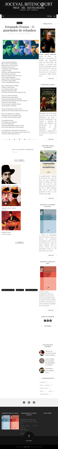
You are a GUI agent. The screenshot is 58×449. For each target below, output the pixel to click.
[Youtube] (50, 320)
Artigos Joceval (44, 388)
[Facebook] (45, 320)
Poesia (19, 23)
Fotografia (42, 382)
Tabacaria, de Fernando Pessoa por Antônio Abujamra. (50, 353)
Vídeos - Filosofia (45, 385)
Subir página (29, 440)
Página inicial (20, 290)
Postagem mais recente (8, 290)
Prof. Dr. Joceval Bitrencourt (23, 149)
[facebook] (24, 402)
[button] (3, 16)
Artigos (50, 391)
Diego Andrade (26, 446)
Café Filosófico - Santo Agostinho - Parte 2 (50, 370)
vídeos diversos (44, 394)
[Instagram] (48, 16)
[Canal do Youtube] (50, 16)
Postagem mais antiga (31, 290)
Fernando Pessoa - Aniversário (10, 186)
